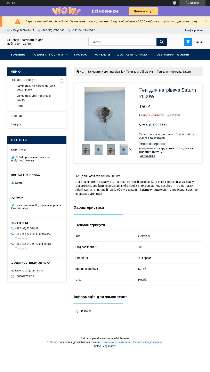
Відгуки (16, 124)
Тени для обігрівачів (140, 71)
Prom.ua (124, 338)
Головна (18, 54)
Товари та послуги (47, 54)
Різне (20, 105)
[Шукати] (161, 42)
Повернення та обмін (171, 54)
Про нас (80, 54)
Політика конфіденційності (147, 342)
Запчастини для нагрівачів (105, 71)
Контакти (102, 54)
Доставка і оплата (132, 54)
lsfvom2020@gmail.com (29, 270)
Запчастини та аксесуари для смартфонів (36, 87)
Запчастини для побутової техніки (34, 97)
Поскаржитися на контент (115, 342)
